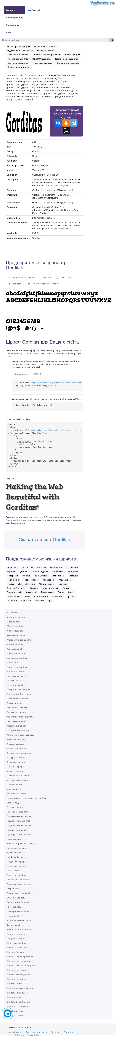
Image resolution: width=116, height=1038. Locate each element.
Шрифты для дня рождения (20, 956)
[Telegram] (73, 123)
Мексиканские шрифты (18, 779)
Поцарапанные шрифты (19, 825)
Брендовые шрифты (17, 657)
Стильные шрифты (16, 897)
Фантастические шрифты (19, 920)
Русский (35, 9)
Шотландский (13, 596)
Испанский (57, 596)
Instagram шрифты (16, 617)
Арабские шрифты (16, 648)
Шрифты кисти (14, 997)
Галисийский (58, 575)
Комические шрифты (17, 748)
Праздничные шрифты (18, 829)
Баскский (41, 567)
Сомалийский (41, 596)
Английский (58, 571)
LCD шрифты (13, 621)
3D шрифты (12, 612)
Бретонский (56, 567)
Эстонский (73, 571)
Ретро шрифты (14, 838)
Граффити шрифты (16, 684)
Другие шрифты (14, 703)
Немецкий (74, 575)
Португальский (14, 592)
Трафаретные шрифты (18, 911)
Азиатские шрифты (16, 635)
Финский (26, 575)
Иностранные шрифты (18, 721)
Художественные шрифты (19, 929)
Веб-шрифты (13, 662)
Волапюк (39, 600)
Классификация (14, 17)
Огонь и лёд (13, 802)
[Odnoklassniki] (66, 123)
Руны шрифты (14, 852)
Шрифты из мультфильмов (20, 988)
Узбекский (26, 600)
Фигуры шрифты (15, 924)
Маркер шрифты (15, 770)
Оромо (66, 587)
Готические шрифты (17, 675)
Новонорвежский (50, 587)
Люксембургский (26, 583)
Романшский (47, 592)
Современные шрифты (18, 879)
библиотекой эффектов (17, 520)
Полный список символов (45, 283)
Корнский (11, 571)
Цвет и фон (66, 277)
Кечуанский (31, 592)
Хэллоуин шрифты (16, 933)
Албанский (27, 567)
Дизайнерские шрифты (18, 698)
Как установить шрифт (37, 1031)
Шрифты (11, 9)
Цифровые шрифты (16, 938)
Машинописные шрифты (19, 775)
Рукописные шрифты (17, 847)
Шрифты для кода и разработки (22, 965)
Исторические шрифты (18, 730)
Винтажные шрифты (17, 666)
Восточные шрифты (16, 671)
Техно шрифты (14, 906)
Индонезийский (30, 579)
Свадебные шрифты (17, 861)
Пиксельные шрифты (17, 811)
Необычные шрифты (17, 793)
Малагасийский (46, 583)
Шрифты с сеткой (15, 1010)
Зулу (50, 600)
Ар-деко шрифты (15, 644)
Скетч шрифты (14, 870)
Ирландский (48, 579)
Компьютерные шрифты (19, 752)
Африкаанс (12, 567)
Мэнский (62, 583)
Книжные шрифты (15, 743)
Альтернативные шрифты (19, 639)
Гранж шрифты (14, 680)
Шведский (12, 600)
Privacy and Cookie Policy (27, 1034)
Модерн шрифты (15, 784)
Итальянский (65, 579)
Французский (41, 575)
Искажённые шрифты (17, 725)
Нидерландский (40, 571)
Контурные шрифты (16, 757)
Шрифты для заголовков (19, 960)
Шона (27, 596)
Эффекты (55, 1031)
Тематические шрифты (18, 902)
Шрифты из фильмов (17, 992)
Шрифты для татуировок (19, 974)
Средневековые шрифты (19, 884)
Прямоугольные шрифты (19, 834)
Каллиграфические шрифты (20, 734)
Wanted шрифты (15, 626)
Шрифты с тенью (15, 1015)
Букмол (34, 587)
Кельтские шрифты (16, 739)
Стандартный (21, 373)
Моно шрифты (14, 788)
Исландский (13, 579)
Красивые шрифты (16, 761)
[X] (66, 130)
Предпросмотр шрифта (22, 277)
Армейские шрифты (16, 653)
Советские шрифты (16, 874)
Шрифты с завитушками (18, 1001)
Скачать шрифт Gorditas (44, 539)
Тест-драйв (16, 283)
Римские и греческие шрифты (21, 843)
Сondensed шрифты (17, 856)
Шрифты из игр (14, 983)
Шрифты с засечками (17, 1006)
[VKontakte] (58, 123)
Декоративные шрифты (18, 689)
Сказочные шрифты (16, 865)
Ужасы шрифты (14, 915)
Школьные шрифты (16, 942)
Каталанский (72, 567)
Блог (8, 32)
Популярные (12, 24)
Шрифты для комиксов (18, 969)
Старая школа (14, 888)
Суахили (71, 596)
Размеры (47, 277)
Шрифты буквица (15, 951)
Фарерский (12, 575)
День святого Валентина (19, 693)
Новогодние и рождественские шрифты (26, 798)
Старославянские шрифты (20, 893)
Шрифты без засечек (17, 947)
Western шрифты (15, 630)
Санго (71, 592)
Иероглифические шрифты (20, 716)
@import (37, 373)
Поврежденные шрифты (19, 816)
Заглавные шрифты (16, 712)
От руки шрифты (15, 807)
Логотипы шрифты (16, 766)
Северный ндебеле (16, 587)
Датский (24, 571)
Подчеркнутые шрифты (18, 820)
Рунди (61, 592)
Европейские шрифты (17, 707)
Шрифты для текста (16, 979)
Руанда (10, 583)
